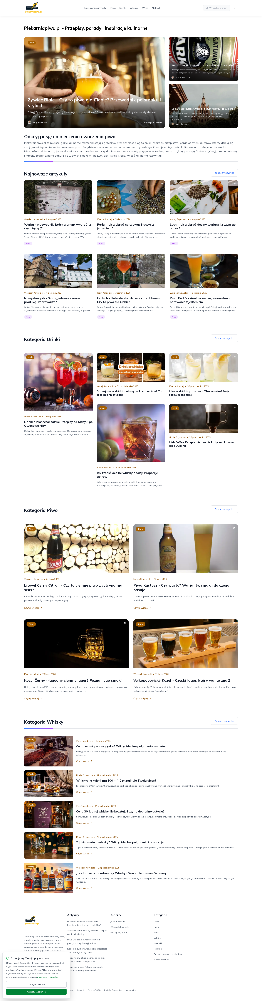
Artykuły (73, 915)
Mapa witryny (131, 990)
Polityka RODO (94, 990)
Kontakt (80, 990)
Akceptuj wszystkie (36, 991)
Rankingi (158, 948)
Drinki (122, 7)
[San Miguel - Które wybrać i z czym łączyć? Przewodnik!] (203, 106)
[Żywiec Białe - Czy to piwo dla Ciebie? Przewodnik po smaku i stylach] (94, 82)
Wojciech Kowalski (33, 219)
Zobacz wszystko (224, 172)
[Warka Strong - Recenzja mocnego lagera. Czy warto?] (203, 59)
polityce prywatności (47, 977)
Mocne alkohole (162, 959)
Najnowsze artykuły (95, 7)
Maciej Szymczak (178, 219)
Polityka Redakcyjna (113, 990)
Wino (145, 7)
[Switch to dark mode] (235, 8)
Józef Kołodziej (104, 219)
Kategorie (160, 915)
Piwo (113, 7)
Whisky (134, 7)
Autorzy (116, 915)
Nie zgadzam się (36, 984)
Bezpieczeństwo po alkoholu (168, 954)
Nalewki (156, 7)
